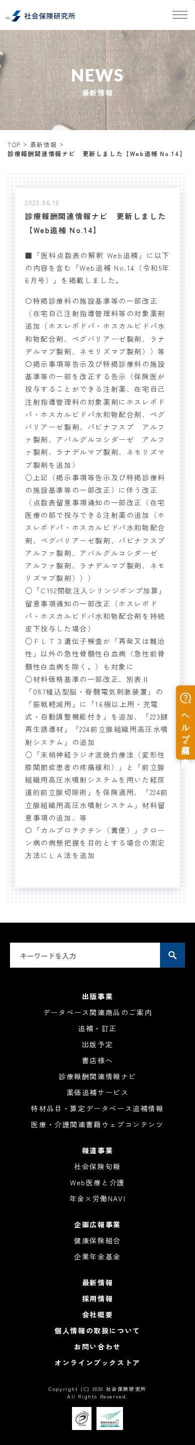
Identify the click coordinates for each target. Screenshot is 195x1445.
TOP (14, 144)
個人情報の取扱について (97, 1330)
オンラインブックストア (97, 1362)
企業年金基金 (97, 1256)
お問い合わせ (97, 1346)
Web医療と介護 (97, 1182)
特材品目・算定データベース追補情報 (97, 1108)
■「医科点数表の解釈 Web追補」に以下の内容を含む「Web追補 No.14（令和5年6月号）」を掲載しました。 (97, 267)
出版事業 (97, 996)
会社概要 (97, 1314)
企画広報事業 (97, 1224)
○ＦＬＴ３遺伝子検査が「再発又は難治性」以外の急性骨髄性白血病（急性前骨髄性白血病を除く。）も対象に (95, 653)
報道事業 (97, 1150)
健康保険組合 (97, 1240)
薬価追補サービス (97, 1092)
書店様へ (97, 1060)
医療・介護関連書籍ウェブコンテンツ (97, 1124)
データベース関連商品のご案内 (97, 1012)
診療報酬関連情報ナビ (97, 1076)
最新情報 (43, 144)
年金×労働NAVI (98, 1198)
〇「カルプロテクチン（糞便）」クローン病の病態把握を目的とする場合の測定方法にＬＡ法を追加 (95, 842)
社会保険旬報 (97, 1166)
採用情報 (97, 1298)
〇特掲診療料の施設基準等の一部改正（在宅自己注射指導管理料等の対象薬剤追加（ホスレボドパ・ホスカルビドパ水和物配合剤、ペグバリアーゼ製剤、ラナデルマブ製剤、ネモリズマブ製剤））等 (95, 326)
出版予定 (97, 1044)
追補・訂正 (97, 1028)
